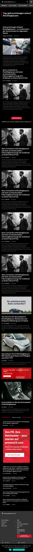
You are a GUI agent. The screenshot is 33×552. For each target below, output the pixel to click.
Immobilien (5, 425)
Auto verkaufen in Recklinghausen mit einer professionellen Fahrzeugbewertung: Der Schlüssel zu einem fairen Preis (15, 74)
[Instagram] (19, 542)
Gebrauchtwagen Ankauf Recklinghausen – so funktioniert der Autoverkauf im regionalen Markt (16, 30)
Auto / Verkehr (7, 80)
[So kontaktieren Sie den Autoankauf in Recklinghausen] (16, 391)
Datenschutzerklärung (18, 549)
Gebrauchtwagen (7, 35)
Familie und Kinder (7, 488)
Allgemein (4, 360)
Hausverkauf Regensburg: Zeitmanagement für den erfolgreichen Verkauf (16, 492)
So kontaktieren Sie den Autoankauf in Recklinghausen (16, 403)
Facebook (7, 542)
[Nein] (31, 548)
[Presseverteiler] (16, 378)
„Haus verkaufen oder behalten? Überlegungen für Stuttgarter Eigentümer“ (16, 422)
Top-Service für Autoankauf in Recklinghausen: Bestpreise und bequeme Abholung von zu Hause (15, 319)
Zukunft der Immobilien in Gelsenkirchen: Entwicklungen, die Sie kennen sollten (14, 477)
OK (10, 549)
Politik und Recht (7, 473)
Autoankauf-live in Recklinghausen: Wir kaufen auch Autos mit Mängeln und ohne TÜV (16, 356)
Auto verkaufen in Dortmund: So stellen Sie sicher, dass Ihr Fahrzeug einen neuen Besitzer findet (16, 501)
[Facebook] (3, 542)
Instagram (23, 542)
